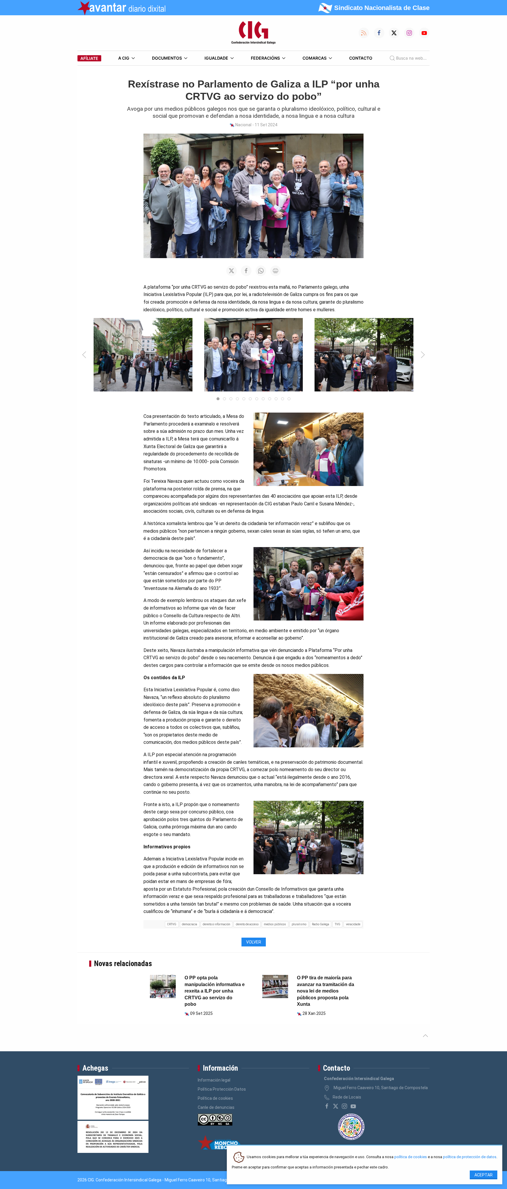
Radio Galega (320, 924)
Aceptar (483, 1175)
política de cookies (410, 1157)
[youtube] (353, 1106)
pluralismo (299, 924)
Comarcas (314, 58)
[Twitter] (336, 1106)
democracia (189, 924)
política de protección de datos (469, 1157)
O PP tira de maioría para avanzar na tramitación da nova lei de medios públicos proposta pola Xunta (325, 991)
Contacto (360, 58)
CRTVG (171, 924)
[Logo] (253, 33)
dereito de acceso (247, 924)
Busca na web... (411, 58)
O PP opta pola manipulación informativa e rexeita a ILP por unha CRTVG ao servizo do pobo (215, 991)
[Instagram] (344, 1106)
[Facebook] (327, 1106)
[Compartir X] (231, 270)
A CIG (123, 58)
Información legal (214, 1080)
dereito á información (216, 924)
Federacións (265, 58)
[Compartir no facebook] (246, 270)
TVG (337, 924)
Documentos (167, 58)
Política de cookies (215, 1098)
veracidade (353, 924)
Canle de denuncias (216, 1107)
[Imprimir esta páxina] (275, 270)
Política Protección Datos (222, 1089)
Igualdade (216, 58)
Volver (253, 942)
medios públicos (275, 924)
